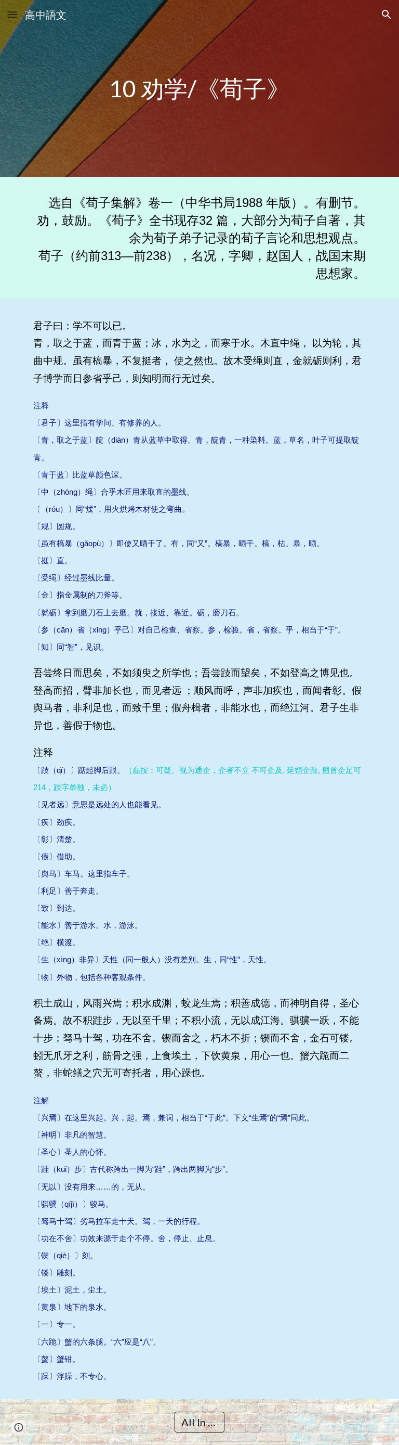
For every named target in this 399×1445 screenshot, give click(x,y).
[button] (12, 14)
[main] (199, 88)
